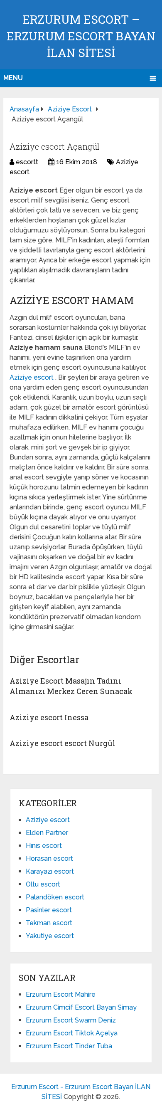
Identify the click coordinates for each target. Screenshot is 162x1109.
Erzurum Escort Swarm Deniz (71, 1020)
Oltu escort (43, 884)
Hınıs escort (44, 846)
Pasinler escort (49, 910)
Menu (13, 78)
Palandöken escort (55, 897)
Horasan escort (49, 858)
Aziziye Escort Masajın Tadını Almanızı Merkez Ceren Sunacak (71, 686)
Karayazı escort (50, 871)
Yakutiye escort (50, 936)
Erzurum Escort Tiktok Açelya (72, 1033)
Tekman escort (49, 923)
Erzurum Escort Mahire (61, 994)
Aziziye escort (32, 377)
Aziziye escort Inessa (49, 717)
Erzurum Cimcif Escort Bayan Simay (81, 1007)
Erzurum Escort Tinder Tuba (69, 1046)
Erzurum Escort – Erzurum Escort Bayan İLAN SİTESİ (81, 36)
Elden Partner (47, 833)
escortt (27, 162)
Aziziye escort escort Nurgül (62, 743)
